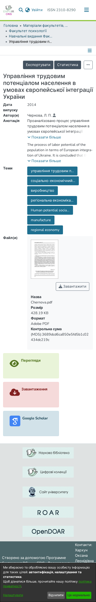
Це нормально (78, 595)
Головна (11, 25)
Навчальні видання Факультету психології (31, 36)
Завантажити (74, 286)
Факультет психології (28, 31)
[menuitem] (27, 10)
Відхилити (55, 595)
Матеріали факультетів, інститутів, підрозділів (45, 25)
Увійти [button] (37, 10)
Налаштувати (13, 595)
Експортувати (38, 64)
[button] (44, 137)
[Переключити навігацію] (86, 10)
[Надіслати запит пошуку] (21, 10)
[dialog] (48, 582)
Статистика (67, 64)
